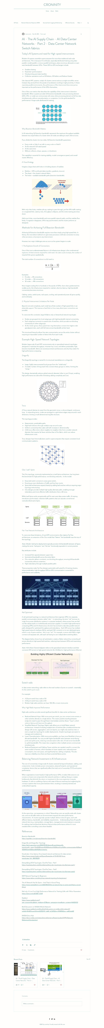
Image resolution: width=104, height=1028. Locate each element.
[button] (88, 22)
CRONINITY (52, 4)
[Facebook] (49, 1019)
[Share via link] (34, 945)
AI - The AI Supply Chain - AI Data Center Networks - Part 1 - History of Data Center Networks (52, 979)
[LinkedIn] (54, 1019)
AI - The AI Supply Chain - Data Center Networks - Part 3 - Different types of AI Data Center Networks (25, 979)
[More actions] (81, 34)
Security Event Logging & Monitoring (52, 22)
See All (88, 959)
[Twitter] (52, 1019)
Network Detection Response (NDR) (30, 22)
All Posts (16, 22)
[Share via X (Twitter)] (26, 945)
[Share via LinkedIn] (30, 945)
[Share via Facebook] (22, 945)
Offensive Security (69, 22)
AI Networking (26, 939)
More (79, 22)
